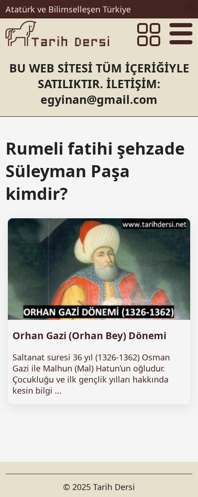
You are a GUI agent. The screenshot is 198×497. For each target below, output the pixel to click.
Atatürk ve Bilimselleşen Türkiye (68, 9)
